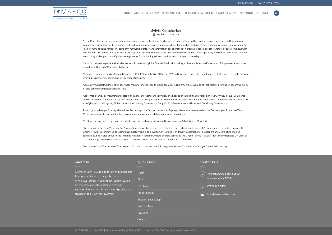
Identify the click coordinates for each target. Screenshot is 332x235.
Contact (262, 12)
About (138, 12)
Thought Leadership (199, 12)
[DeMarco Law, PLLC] (70, 13)
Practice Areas (226, 12)
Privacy (132, 230)
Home (128, 12)
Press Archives (172, 12)
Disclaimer (143, 230)
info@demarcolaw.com (221, 194)
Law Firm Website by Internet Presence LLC (173, 230)
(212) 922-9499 (216, 186)
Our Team (152, 12)
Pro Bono (246, 12)
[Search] (276, 13)
